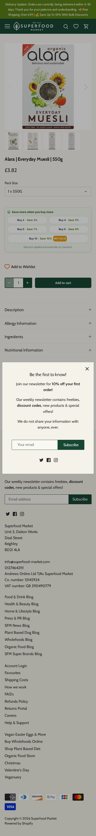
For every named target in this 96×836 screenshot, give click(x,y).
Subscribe (71, 445)
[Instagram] (56, 460)
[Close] (87, 369)
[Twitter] (41, 460)
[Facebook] (49, 460)
